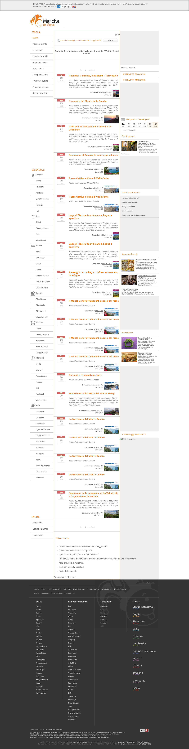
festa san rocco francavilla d (71, 567)
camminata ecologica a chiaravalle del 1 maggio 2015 (83, 546)
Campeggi (40, 258)
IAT (69, 626)
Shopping (40, 417)
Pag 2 (92, 70)
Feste (38, 616)
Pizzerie (39, 205)
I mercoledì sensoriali (130, 198)
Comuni (39, 370)
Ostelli (38, 264)
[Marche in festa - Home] (47, 21)
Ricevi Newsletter (41, 93)
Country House (42, 199)
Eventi (35, 38)
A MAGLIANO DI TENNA (129, 289)
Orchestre (40, 411)
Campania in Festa (144, 681)
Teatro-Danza (41, 653)
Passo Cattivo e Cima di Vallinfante (89, 178)
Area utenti (37, 50)
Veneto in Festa (144, 659)
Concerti (39, 636)
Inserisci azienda (40, 56)
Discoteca (40, 650)
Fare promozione (40, 75)
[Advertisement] (139, 47)
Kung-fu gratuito (128, 206)
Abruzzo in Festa (144, 637)
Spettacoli (40, 394)
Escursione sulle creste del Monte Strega (92, 393)
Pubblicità (139, 742)
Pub (37, 211)
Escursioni (40, 676)
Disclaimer (131, 742)
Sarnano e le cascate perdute (85, 375)
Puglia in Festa (144, 615)
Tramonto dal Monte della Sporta (88, 101)
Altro (102, 626)
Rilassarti (103, 620)
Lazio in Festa (144, 630)
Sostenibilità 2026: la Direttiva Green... (145, 338)
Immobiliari (40, 447)
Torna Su (150, 582)
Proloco (39, 382)
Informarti (103, 623)
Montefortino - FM (105, 146)
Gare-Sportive (41, 660)
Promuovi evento (40, 81)
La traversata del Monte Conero (87, 419)
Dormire (103, 613)
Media (38, 364)
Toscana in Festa (144, 674)
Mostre (38, 633)
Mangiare (103, 606)
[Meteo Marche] (127, 439)
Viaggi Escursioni (43, 435)
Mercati (39, 643)
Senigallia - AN (97, 513)
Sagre (38, 606)
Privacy (146, 742)
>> (89, 70)
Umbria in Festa (144, 666)
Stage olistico (127, 211)
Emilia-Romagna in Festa (144, 608)
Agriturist (39, 193)
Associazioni (41, 376)
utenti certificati (42, 737)
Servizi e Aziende (43, 466)
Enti (37, 388)
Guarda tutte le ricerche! (64, 577)
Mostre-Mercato (42, 690)
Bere (102, 610)
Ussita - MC (98, 188)
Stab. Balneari (42, 346)
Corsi (38, 656)
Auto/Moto (40, 423)
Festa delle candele (68, 571)
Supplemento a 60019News (77, 742)
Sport (38, 459)
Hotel (38, 251)
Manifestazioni (41, 663)
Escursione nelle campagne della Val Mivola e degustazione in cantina (93, 494)
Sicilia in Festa (144, 688)
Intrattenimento (41, 646)
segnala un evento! (101, 735)
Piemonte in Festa (144, 622)
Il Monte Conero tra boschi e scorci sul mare (94, 300)
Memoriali (39, 686)
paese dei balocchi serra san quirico (75, 550)
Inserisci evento (40, 44)
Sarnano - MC (98, 385)
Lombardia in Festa (144, 644)
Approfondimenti (40, 62)
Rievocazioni (41, 693)
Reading (39, 673)
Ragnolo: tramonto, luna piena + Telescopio (93, 75)
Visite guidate (41, 400)
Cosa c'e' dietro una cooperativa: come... (145, 353)
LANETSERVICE (145, 744)
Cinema (39, 613)
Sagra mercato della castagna (133, 215)
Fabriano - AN (98, 118)
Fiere (38, 626)
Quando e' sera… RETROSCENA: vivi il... (146, 142)
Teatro (38, 610)
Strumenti (40, 478)
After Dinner (41, 240)
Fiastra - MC (107, 235)
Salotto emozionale (129, 202)
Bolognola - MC (106, 92)
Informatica (40, 441)
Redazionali (38, 68)
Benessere (40, 340)
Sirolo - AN (99, 170)
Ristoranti (40, 187)
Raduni (38, 683)
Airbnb (38, 181)
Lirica (38, 630)
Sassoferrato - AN (96, 410)
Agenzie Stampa (43, 429)
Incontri (39, 640)
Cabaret (39, 623)
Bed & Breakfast (43, 282)
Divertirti (103, 616)
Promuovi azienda (41, 87)
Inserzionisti (38, 535)
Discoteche (40, 305)
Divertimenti (41, 311)
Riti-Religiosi (40, 670)
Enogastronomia (42, 680)
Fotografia (40, 453)
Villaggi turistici (42, 288)
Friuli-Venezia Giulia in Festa (144, 652)
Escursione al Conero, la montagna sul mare (93, 155)
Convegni (39, 666)
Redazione (38, 523)
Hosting (121, 744)
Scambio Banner (40, 529)
